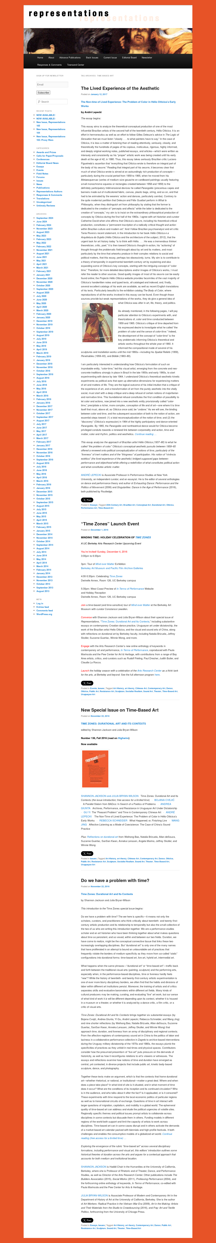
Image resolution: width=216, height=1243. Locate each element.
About (51, 57)
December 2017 (44, 406)
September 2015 (44, 502)
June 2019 (41, 342)
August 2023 (42, 232)
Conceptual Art (143, 504)
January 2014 (43, 573)
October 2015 (43, 498)
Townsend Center (75, 64)
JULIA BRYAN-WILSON (94, 1195)
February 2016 (43, 484)
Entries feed (42, 606)
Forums (40, 177)
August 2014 (42, 548)
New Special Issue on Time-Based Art (120, 710)
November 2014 (44, 537)
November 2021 (44, 249)
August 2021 (42, 253)
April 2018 (41, 392)
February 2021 (43, 271)
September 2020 (44, 289)
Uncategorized (43, 202)
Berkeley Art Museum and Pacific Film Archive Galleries (112, 568)
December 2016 (44, 449)
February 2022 (43, 246)
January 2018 (43, 402)
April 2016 (41, 477)
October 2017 (43, 413)
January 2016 (43, 488)
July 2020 (41, 296)
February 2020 (43, 313)
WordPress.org (44, 614)
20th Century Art (114, 504)
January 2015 (43, 530)
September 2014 (44, 544)
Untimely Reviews (45, 205)
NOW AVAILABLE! (45, 115)
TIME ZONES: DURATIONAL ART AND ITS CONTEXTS (113, 723)
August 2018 (42, 377)
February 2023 (43, 239)
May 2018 (41, 388)
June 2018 (41, 384)
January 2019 (43, 360)
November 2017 (44, 409)
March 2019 (42, 352)
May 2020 (41, 303)
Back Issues (92, 57)
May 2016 (41, 473)
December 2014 (44, 534)
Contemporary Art (156, 688)
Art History (118, 688)
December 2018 (44, 363)
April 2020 (41, 306)
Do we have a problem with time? (115, 880)
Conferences (42, 159)
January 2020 (43, 317)
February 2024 (43, 225)
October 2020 (43, 285)
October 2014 (43, 541)
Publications (43, 187)
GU (86, 812)
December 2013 (44, 576)
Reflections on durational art (102, 836)
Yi (89, 812)
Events (93, 688)
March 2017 (42, 438)
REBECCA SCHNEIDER (113, 820)
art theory (129, 688)
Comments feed (44, 610)
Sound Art (148, 691)
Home (40, 57)
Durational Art (158, 504)
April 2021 (41, 264)
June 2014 (41, 555)
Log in (39, 603)
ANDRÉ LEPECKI (91, 475)
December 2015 (44, 491)
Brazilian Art (129, 504)
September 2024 (44, 218)
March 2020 (42, 310)
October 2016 (43, 456)
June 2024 (41, 221)
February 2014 (43, 569)
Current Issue (110, 57)
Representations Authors (49, 191)
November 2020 (44, 281)
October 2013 (43, 583)
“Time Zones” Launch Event (110, 523)
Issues (101, 688)
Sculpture (120, 691)
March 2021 (42, 267)
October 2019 (43, 328)
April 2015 (41, 519)
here (157, 674)
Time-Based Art (105, 507)
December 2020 (44, 278)
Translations (42, 198)
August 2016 (42, 463)
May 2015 (41, 516)
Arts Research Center (149, 670)
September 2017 (44, 417)
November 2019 (44, 324)
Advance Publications (70, 57)
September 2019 (44, 331)
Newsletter (147, 57)
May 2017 (41, 431)
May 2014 (41, 559)
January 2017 (43, 445)
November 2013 (44, 580)
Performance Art (89, 507)
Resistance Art (107, 691)
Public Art (94, 691)
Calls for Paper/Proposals (49, 155)
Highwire (123, 738)
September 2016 (44, 459)
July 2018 (41, 381)
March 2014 (42, 566)
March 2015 (42, 523)
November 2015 (44, 495)
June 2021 (41, 257)
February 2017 (43, 441)
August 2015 (42, 505)
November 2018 (44, 367)
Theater (157, 691)
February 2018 (43, 399)
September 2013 (44, 587)
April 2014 (41, 562)
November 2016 (44, 452)
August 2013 (42, 591)
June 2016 (41, 470)
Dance (169, 688)
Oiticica (170, 504)
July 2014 (41, 551)
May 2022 (41, 242)
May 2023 (41, 235)
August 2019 (42, 335)
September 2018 (44, 374)
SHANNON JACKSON (94, 1166)
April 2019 (41, 349)
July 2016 (41, 466)
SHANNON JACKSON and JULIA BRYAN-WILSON (110, 796)
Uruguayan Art (88, 694)
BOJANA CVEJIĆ (164, 800)
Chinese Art (141, 688)
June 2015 (41, 512)
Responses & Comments (49, 64)
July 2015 (41, 509)
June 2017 (41, 427)
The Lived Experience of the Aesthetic (120, 88)
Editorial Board (129, 57)
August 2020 (42, 292)
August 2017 (42, 420)
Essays (93, 504)
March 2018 (42, 395)
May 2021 (41, 260)
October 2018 (43, 370)
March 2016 (42, 480)
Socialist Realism (134, 691)
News (39, 184)
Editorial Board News (47, 163)
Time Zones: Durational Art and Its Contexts (125, 621)
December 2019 (44, 320)
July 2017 (41, 424)
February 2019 (43, 356)
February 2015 (43, 527)
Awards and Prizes (46, 152)
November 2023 (44, 228)
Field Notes (42, 173)
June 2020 (41, 299)
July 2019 (41, 338)
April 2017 (41, 434)
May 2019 (41, 345)
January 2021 (43, 274)
